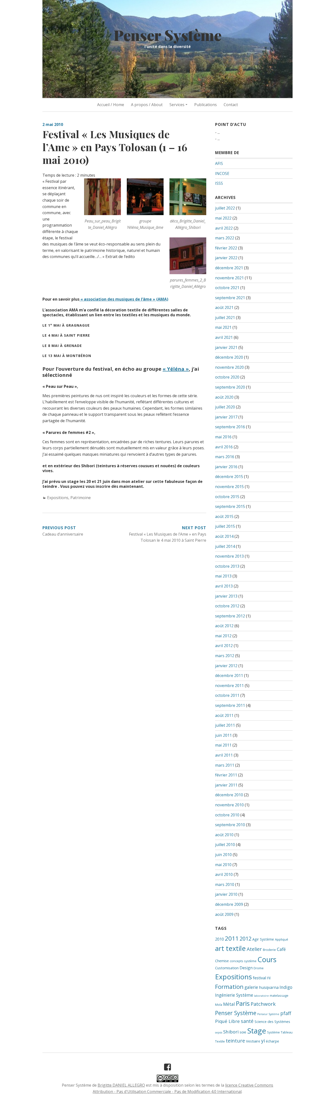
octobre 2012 (227, 606)
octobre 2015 (227, 496)
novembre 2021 (229, 278)
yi (263, 1040)
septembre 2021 (230, 297)
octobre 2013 (227, 566)
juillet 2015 (225, 526)
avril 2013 (224, 586)
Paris (243, 1003)
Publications (205, 104)
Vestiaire (253, 1041)
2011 (232, 938)
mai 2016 (223, 437)
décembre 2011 (229, 675)
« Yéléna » (176, 369)
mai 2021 (223, 327)
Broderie (269, 949)
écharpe (272, 1041)
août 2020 (224, 397)
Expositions (57, 497)
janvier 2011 (226, 785)
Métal (229, 1004)
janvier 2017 (226, 417)
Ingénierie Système (234, 995)
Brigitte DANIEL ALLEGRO (121, 1085)
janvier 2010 (226, 894)
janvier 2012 (226, 665)
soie (243, 1032)
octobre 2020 (227, 377)
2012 (245, 938)
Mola (218, 1004)
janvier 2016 (226, 466)
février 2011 (226, 775)
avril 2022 (224, 228)
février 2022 (226, 248)
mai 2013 (223, 576)
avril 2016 (224, 447)
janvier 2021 (226, 347)
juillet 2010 (225, 844)
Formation (229, 987)
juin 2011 (223, 735)
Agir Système (263, 939)
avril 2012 (224, 645)
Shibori (231, 1032)
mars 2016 (224, 456)
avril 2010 (224, 874)
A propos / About (147, 104)
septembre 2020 (230, 387)
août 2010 (224, 834)
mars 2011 (224, 765)
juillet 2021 (225, 317)
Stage (256, 1031)
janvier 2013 (226, 596)
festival (259, 978)
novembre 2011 (229, 685)
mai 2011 (223, 745)
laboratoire (261, 995)
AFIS (219, 163)
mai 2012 (223, 635)
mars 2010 (224, 884)
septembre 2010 (230, 824)
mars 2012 (224, 655)
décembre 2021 (229, 267)
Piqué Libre (227, 1021)
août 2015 (224, 516)
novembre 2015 (229, 486)
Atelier (254, 948)
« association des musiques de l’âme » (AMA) (123, 299)
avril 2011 (224, 755)
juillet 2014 (225, 546)
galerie (251, 987)
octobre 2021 (227, 287)
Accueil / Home (110, 104)
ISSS (219, 183)
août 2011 (224, 715)
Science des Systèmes (272, 1021)
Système (273, 1032)
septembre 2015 (230, 506)
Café (281, 949)
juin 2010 (223, 854)
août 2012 (224, 625)
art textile (230, 948)
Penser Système (168, 35)
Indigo (286, 987)
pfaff (285, 1013)
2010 (219, 939)
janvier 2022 (226, 257)
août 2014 (224, 536)
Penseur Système (268, 1014)
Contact (231, 104)
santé (247, 1021)
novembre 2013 (229, 556)
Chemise (222, 960)
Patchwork (263, 1003)
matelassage (279, 995)
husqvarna (269, 987)
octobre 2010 (227, 815)
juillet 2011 (225, 725)
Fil (269, 977)
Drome (259, 968)
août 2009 (224, 914)
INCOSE (222, 173)
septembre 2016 (230, 427)
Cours (267, 959)
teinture (235, 1040)
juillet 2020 (225, 407)
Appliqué (281, 939)
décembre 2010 (229, 795)
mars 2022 (224, 238)
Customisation (227, 967)
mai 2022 (223, 218)
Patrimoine (80, 497)
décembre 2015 (229, 476)
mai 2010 (223, 864)
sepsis (218, 1032)
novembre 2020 (229, 367)
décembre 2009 (229, 904)
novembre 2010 (229, 805)
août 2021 (224, 307)
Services (176, 104)
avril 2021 (224, 337)
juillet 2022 (225, 208)
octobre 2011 (227, 695)
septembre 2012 (230, 616)
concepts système (243, 961)
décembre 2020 (229, 357)
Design (246, 967)
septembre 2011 (230, 705)
